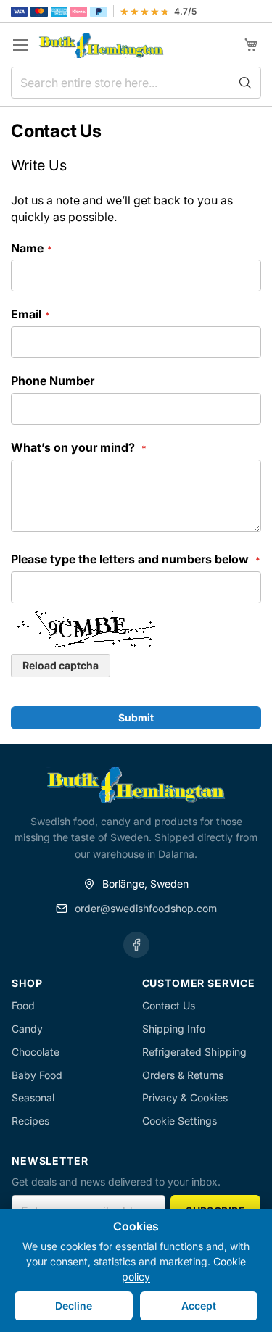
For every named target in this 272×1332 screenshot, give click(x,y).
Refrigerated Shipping (194, 1052)
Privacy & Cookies (185, 1097)
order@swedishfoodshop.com (146, 908)
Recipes (30, 1120)
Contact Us (168, 1005)
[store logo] (101, 45)
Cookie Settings (179, 1120)
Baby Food (37, 1075)
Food (23, 1005)
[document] (136, 1270)
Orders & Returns (182, 1075)
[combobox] (136, 83)
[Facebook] (136, 945)
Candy (27, 1028)
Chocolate (35, 1052)
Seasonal (33, 1097)
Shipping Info (173, 1028)
